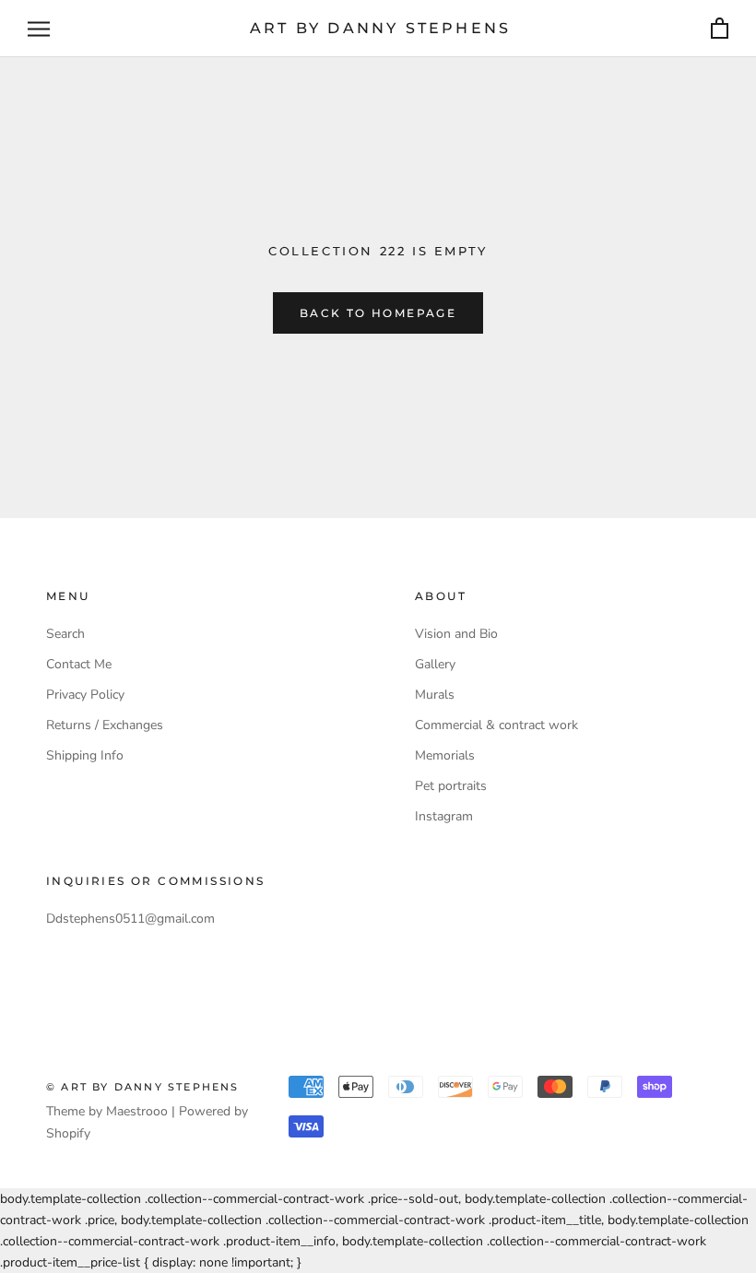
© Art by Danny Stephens (143, 1086)
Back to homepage (378, 313)
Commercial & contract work (496, 725)
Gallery (435, 664)
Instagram (444, 816)
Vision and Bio (456, 633)
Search (65, 633)
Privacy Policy (85, 694)
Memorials (445, 755)
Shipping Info (85, 755)
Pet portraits (451, 786)
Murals (435, 694)
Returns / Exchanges (104, 725)
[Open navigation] (39, 29)
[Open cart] (719, 29)
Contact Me (79, 664)
